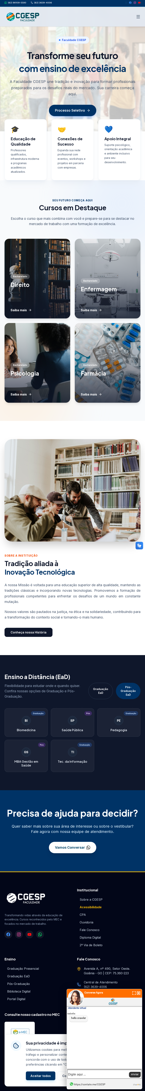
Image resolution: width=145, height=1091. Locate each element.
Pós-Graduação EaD (128, 690)
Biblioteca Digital (18, 991)
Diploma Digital (90, 937)
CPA (83, 915)
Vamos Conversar (70, 847)
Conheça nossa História (28, 632)
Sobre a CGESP (91, 899)
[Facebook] (130, 3)
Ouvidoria (86, 922)
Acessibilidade (91, 907)
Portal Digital (16, 999)
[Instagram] (135, 3)
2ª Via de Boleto (91, 945)
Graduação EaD (100, 690)
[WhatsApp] (40, 934)
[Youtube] (139, 3)
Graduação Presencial (23, 968)
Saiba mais (19, 310)
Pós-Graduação (18, 984)
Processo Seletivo (70, 110)
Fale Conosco (89, 930)
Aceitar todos (40, 1076)
